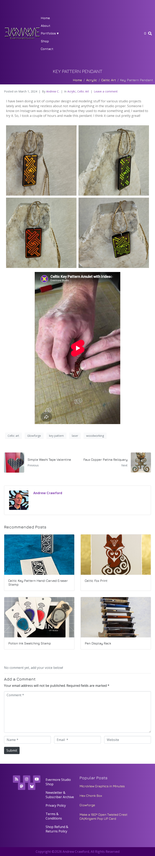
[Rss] (16, 779)
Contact (47, 49)
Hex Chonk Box (91, 795)
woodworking (95, 436)
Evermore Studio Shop (58, 781)
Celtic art (13, 436)
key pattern (56, 436)
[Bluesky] (31, 786)
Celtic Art (83, 91)
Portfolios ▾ (50, 33)
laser (75, 436)
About (45, 25)
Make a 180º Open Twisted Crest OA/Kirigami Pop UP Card (104, 816)
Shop (45, 41)
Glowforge (34, 436)
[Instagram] (26, 779)
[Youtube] (36, 779)
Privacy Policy (56, 805)
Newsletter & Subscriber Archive (60, 794)
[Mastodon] (21, 786)
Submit (11, 750)
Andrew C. (52, 91)
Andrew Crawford (47, 493)
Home (45, 18)
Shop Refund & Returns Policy (57, 829)
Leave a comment (106, 91)
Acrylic (71, 91)
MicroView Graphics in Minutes (102, 786)
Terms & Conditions (54, 816)
